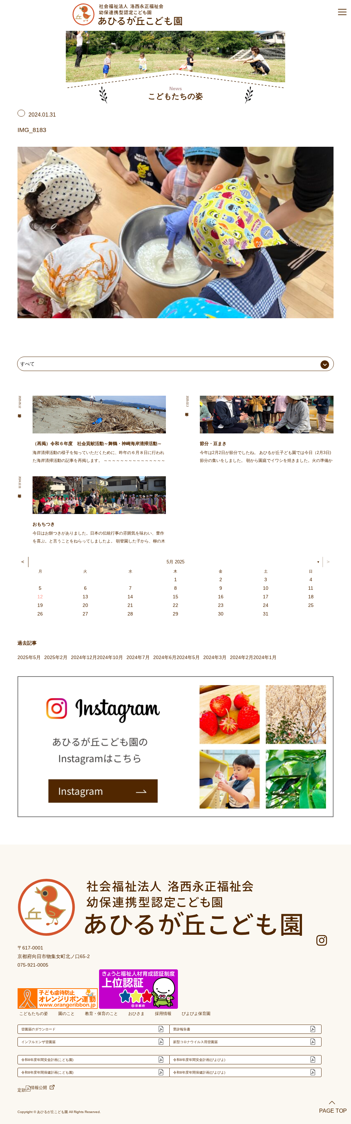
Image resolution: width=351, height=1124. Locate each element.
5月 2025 (175, 561)
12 (40, 596)
